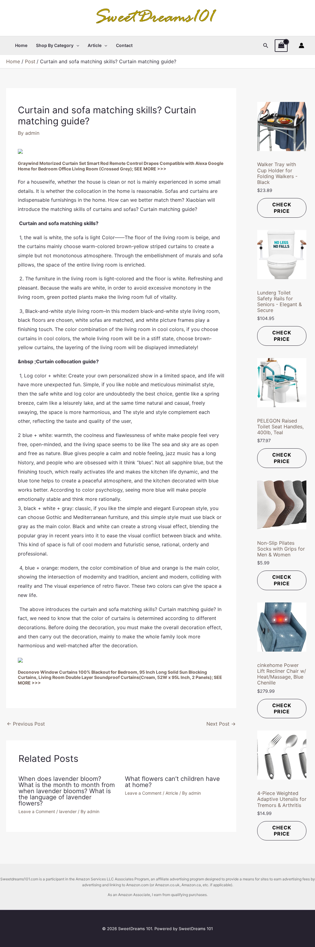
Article (95, 45)
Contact (124, 45)
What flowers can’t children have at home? (172, 782)
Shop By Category (55, 45)
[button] (76, 45)
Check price (281, 207)
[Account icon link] (301, 45)
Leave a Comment (36, 811)
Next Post (221, 724)
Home (21, 45)
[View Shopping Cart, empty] (281, 45)
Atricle (171, 793)
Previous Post (26, 724)
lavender (68, 811)
